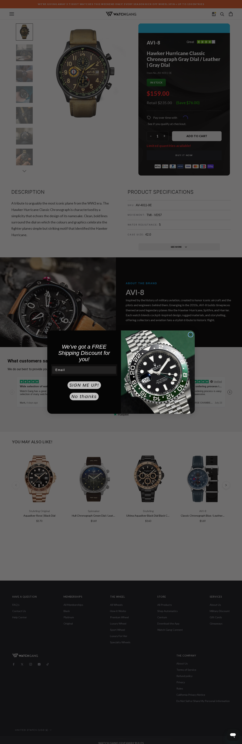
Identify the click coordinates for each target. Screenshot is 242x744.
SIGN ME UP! (84, 385)
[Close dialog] (190, 334)
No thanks (84, 396)
